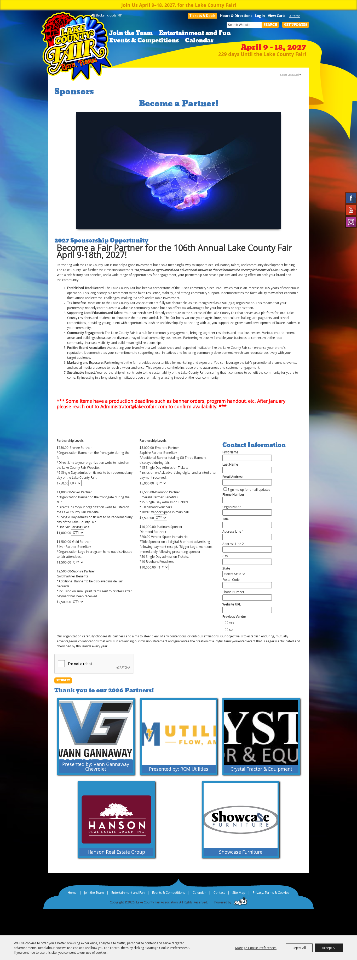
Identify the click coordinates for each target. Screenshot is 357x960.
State (226, 568)
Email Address (232, 477)
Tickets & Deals (202, 15)
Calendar (199, 40)
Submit (63, 680)
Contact (219, 892)
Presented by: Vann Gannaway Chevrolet (95, 766)
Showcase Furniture (240, 852)
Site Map (238, 892)
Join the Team (131, 33)
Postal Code (231, 579)
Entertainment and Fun (195, 33)
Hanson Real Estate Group (116, 852)
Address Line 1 (233, 531)
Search (270, 24)
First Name (230, 452)
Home (72, 892)
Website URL (231, 604)
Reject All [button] (299, 948)
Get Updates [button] (295, 24)
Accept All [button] (329, 948)
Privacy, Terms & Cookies (271, 892)
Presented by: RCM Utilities (178, 769)
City (225, 556)
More (125, 702)
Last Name (230, 464)
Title (225, 519)
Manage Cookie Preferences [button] (256, 948)
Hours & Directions (236, 15)
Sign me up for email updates (249, 489)
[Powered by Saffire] (240, 902)
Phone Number (233, 494)
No (231, 630)
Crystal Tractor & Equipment (261, 769)
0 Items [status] (294, 15)
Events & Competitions (144, 40)
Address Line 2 (233, 544)
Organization (231, 507)
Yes (231, 623)
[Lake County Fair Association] (76, 47)
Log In (260, 15)
